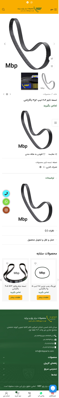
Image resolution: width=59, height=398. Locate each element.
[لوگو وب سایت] (29, 9)
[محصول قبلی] (10, 94)
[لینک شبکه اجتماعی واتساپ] (31, 2)
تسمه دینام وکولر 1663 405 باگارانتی (15, 287)
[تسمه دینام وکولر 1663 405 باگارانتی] (15, 272)
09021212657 (49, 343)
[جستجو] (3, 9)
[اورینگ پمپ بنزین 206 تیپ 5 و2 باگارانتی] (44, 272)
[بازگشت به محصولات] (7, 94)
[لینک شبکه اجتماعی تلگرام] (28, 2)
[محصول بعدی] (3, 94)
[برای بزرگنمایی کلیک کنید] (52, 66)
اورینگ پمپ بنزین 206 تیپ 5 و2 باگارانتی (44, 287)
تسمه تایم (48, 162)
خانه (55, 94)
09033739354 (48, 347)
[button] (54, 44)
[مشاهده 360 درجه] (52, 59)
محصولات (46, 94)
